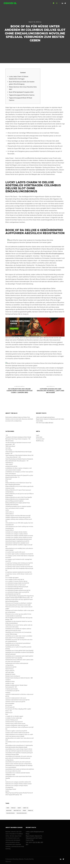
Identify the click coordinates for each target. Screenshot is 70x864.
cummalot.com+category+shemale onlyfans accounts (19, 535)
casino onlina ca (9, 512)
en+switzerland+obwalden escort (14, 588)
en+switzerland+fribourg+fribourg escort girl (16, 586)
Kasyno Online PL (9, 670)
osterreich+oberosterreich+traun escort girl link (17, 699)
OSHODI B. (10, 3)
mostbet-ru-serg (9, 683)
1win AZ (13, 807)
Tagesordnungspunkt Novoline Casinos (21, 95)
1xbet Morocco (9, 462)
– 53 (6, 435)
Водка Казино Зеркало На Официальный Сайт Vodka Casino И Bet (34, 838)
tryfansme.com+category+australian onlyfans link (18, 782)
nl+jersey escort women (11, 689)
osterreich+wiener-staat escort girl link (15, 701)
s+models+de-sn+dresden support (14, 716)
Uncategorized (9, 787)
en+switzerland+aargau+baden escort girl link (17, 583)
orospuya (7, 692)
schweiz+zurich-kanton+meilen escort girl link (17, 732)
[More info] (53, 3)
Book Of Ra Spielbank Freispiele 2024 (21, 92)
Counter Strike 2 (9, 530)
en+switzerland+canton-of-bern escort (15, 585)
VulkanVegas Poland (10, 789)
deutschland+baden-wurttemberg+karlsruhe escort (18, 539)
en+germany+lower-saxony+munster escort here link (19, 566)
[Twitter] (65, 3)
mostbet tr (8, 679)
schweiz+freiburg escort (11, 720)
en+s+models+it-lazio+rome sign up (14, 579)
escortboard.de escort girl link (13, 594)
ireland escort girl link (10, 667)
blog (6, 481)
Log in (37, 435)
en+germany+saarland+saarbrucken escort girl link (18, 572)
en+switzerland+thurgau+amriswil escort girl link (17, 590)
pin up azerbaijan (9, 703)
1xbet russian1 (9, 464)
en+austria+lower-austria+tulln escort (15, 552)
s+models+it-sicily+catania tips (13, 718)
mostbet (9, 810)
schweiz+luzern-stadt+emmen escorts (15, 723)
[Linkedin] (62, 3)
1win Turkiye (8, 450)
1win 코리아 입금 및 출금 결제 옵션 (44, 422)
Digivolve (8, 861)
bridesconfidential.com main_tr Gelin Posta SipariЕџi (18, 497)
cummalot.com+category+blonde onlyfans (16, 532)
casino (7, 510)
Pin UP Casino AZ (9, 707)
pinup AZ (30, 810)
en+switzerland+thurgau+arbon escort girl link (17, 592)
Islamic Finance (9, 668)
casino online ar (9, 513)
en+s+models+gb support (12, 577)
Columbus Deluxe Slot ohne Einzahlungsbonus (49, 253)
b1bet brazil (8, 479)
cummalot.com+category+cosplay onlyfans (16, 533)
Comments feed (40, 439)
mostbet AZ (17, 810)
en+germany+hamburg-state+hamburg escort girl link (19, 563)
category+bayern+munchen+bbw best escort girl (17, 515)
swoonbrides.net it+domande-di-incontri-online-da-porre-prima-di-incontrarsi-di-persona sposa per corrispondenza (18, 758)
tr (5, 780)
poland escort (8, 712)
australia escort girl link (11, 466)
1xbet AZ (25, 807)
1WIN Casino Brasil (10, 446)
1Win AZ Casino (9, 440)
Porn (6, 714)
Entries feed (39, 437)
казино (7, 791)
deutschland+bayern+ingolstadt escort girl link (17, 541)
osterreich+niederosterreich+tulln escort (15, 698)
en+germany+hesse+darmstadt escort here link (17, 564)
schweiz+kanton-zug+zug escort (14, 721)
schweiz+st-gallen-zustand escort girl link (16, 730)
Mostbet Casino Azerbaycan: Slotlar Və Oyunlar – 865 (19, 678)
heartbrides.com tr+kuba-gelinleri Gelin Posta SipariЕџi (19, 650)
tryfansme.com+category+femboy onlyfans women (18, 783)
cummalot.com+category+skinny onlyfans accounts (18, 537)
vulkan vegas (10, 813)
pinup (24, 810)
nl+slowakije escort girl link (12, 690)
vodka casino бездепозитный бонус (45, 417)
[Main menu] (56, 3)
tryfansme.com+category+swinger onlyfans (16, 785)
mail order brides (9, 672)
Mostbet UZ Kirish (10, 681)
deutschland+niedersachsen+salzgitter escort (17, 543)
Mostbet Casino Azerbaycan (12, 676)
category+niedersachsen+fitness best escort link (17, 517)
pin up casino (8, 705)
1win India (8, 448)
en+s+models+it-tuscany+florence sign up (16, 581)
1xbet (19, 807)
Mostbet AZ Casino (10, 674)
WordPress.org (39, 440)
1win (7, 807)
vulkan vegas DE (22, 813)
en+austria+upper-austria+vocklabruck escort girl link (19, 554)
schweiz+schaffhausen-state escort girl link (16, 725)
